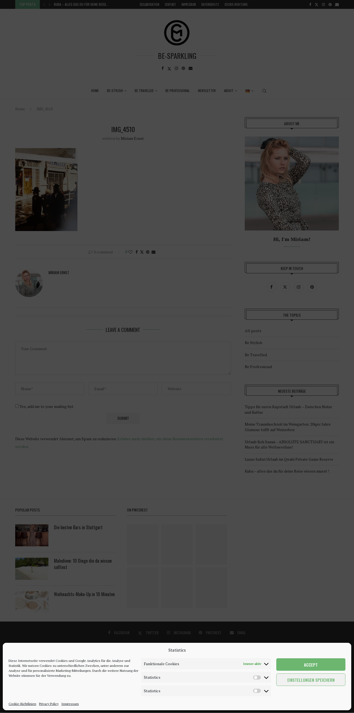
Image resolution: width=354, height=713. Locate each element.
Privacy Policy (49, 704)
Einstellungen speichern (311, 680)
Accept (311, 665)
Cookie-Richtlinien (22, 704)
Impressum (70, 704)
